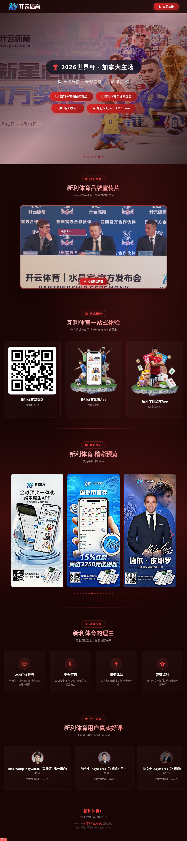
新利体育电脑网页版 (73, 96)
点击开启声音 (95, 281)
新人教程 (70, 108)
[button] (74, 593)
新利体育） (93, 811)
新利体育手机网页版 (118, 96)
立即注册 (168, 6)
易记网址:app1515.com (113, 108)
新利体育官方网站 (92, 823)
